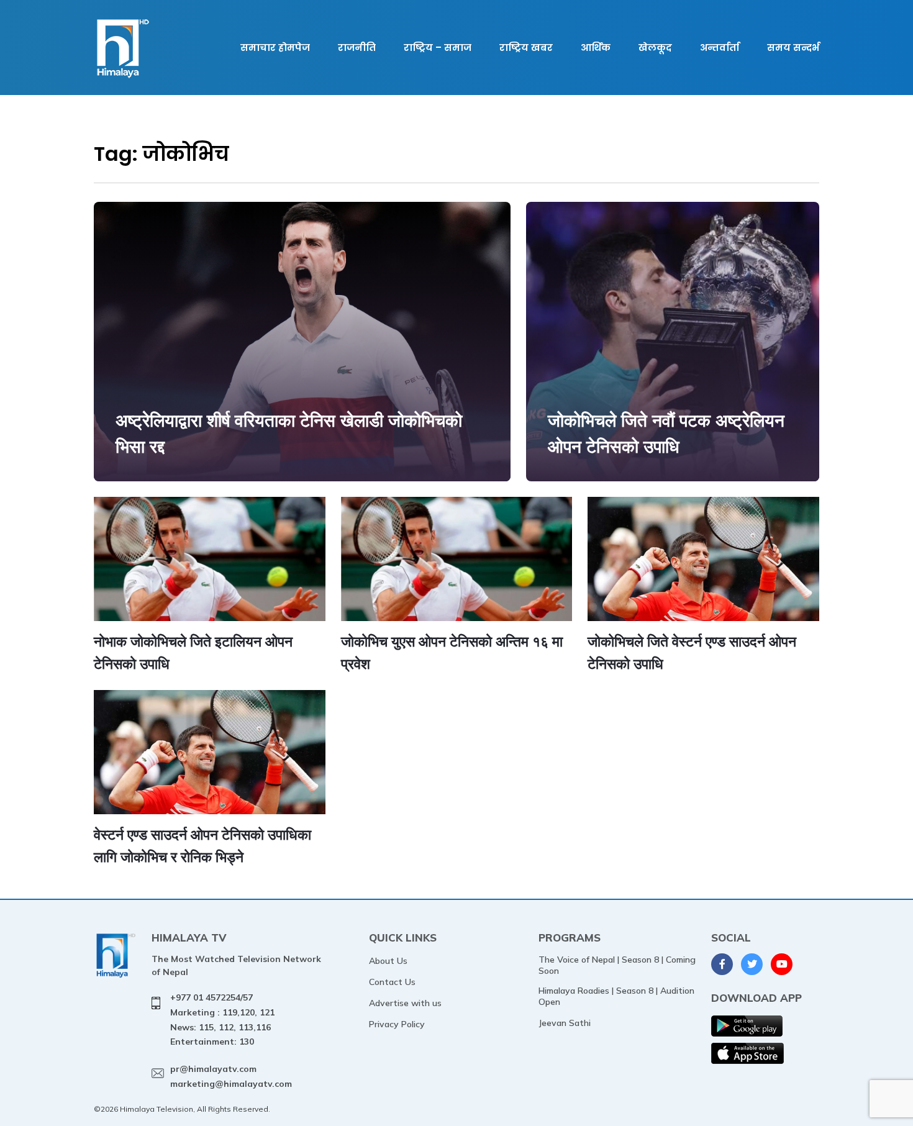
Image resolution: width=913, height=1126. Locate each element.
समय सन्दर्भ (793, 47)
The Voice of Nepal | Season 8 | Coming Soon (617, 965)
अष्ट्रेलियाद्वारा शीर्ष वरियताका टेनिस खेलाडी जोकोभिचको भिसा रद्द (289, 433)
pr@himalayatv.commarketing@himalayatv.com (231, 1076)
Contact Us (392, 982)
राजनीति (357, 47)
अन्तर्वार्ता (719, 47)
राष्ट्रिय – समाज (437, 47)
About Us (388, 960)
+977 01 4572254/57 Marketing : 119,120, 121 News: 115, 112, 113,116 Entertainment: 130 (222, 1019)
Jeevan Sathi (564, 1022)
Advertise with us (405, 1003)
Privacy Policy (397, 1024)
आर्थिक (596, 47)
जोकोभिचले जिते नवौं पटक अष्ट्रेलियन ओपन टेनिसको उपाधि (666, 433)
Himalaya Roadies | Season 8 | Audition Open (616, 996)
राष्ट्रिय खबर (526, 47)
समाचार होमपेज (275, 47)
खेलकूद (655, 47)
